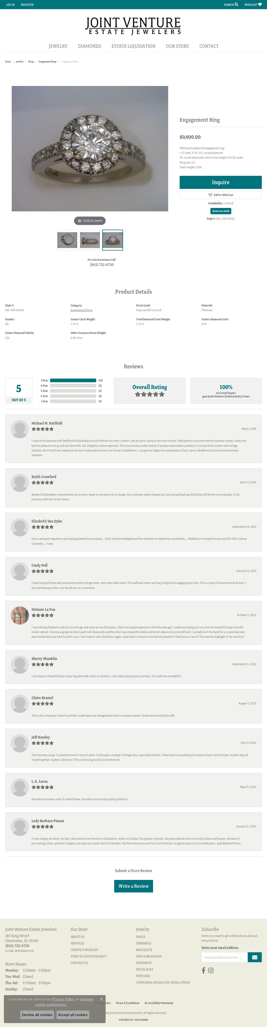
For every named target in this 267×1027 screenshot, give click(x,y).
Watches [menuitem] (143, 976)
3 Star (44, 391)
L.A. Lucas (40, 781)
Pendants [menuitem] (143, 963)
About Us (77, 937)
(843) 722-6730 (102, 264)
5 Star (44, 380)
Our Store (177, 46)
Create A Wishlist (84, 950)
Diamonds (89, 46)
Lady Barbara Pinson (48, 821)
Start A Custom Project (89, 956)
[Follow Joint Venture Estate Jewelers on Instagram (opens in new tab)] (211, 970)
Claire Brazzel (42, 697)
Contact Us (79, 963)
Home (8, 61)
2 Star (44, 396)
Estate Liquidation (133, 46)
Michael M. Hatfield (47, 423)
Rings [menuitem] (140, 937)
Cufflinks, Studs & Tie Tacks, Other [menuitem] (163, 982)
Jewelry (58, 46)
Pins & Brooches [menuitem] (149, 956)
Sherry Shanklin (44, 658)
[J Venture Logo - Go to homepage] (134, 26)
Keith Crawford (44, 476)
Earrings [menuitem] (143, 943)
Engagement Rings (48, 61)
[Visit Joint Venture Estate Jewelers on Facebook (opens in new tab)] (203, 970)
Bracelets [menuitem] (144, 950)
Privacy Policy (63, 999)
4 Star (44, 385)
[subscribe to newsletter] (255, 957)
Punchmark (141, 1019)
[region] (90, 148)
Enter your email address (220, 947)
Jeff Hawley (41, 737)
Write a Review (134, 886)
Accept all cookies (73, 1015)
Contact (209, 46)
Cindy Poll (39, 565)
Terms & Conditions (127, 1003)
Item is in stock (221, 211)
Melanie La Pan (43, 609)
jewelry (19, 61)
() (100, 380)
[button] (10, 4)
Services (77, 943)
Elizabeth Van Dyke (47, 521)
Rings (31, 61)
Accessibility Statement (159, 1003)
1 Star (44, 401)
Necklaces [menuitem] (144, 969)
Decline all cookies (37, 1015)
